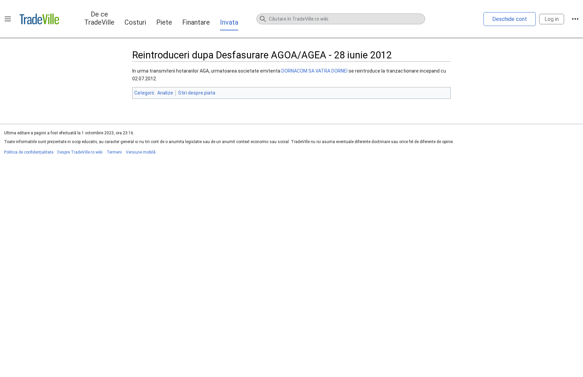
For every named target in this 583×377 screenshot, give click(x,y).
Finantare (196, 22)
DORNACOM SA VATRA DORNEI (314, 71)
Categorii (144, 93)
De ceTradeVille (99, 18)
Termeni (114, 152)
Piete (164, 22)
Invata (229, 22)
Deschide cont (509, 19)
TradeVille (39, 19)
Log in (552, 19)
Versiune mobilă (141, 152)
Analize (165, 93)
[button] (8, 19)
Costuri (135, 22)
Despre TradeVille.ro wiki (80, 152)
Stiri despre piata (196, 93)
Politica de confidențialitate (28, 152)
